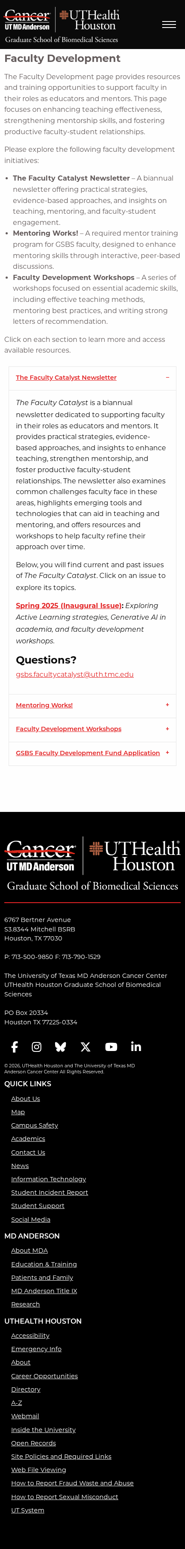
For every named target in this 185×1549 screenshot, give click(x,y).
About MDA (29, 1250)
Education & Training (44, 1264)
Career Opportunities (44, 1376)
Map (18, 1112)
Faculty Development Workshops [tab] (68, 729)
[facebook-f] (14, 1048)
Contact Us (28, 1152)
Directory (25, 1389)
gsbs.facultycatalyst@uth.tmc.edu (75, 674)
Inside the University (43, 1430)
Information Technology (48, 1179)
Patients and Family (42, 1278)
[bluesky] (60, 1048)
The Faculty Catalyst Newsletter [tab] (66, 378)
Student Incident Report (49, 1192)
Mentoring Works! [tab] (44, 706)
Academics (28, 1139)
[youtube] (111, 1048)
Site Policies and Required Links (61, 1456)
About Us (25, 1099)
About (21, 1362)
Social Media (30, 1219)
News (20, 1166)
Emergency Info (36, 1349)
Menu (169, 24)
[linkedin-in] (136, 1048)
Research (25, 1304)
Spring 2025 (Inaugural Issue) (69, 606)
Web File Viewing (38, 1470)
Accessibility (30, 1336)
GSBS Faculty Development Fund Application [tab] (88, 753)
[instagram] (36, 1048)
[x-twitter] (85, 1048)
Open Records (33, 1443)
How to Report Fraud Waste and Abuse (72, 1483)
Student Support (38, 1206)
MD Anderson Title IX (44, 1291)
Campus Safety (34, 1125)
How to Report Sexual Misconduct (64, 1497)
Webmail (25, 1416)
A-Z (16, 1403)
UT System (27, 1510)
